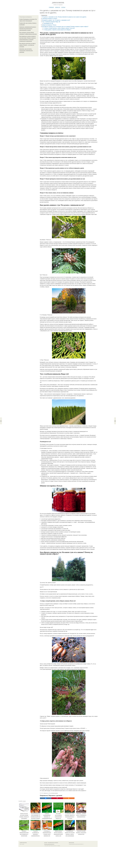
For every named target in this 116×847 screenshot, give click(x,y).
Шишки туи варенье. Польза (49, 25)
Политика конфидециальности (49, 844)
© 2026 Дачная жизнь (23, 842)
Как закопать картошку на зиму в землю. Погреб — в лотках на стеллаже (27, 45)
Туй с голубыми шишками (53, 793)
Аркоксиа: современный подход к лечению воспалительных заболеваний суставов (27, 28)
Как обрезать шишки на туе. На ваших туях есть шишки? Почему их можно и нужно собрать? (65, 26)
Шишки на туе (46, 793)
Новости (57, 7)
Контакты (45, 842)
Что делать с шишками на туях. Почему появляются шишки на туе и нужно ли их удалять (64, 17)
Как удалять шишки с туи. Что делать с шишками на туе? (56, 20)
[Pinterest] (57, 798)
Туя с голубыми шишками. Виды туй (51, 21)
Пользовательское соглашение (53, 842)
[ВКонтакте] (45, 798)
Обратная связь (71, 842)
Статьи (63, 7)
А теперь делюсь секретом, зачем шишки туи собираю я (57, 29)
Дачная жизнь (58, 2)
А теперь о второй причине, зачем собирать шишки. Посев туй (59, 28)
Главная (51, 7)
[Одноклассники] (69, 798)
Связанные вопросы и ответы (49, 18)
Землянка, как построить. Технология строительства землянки (26, 50)
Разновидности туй (48, 23)
